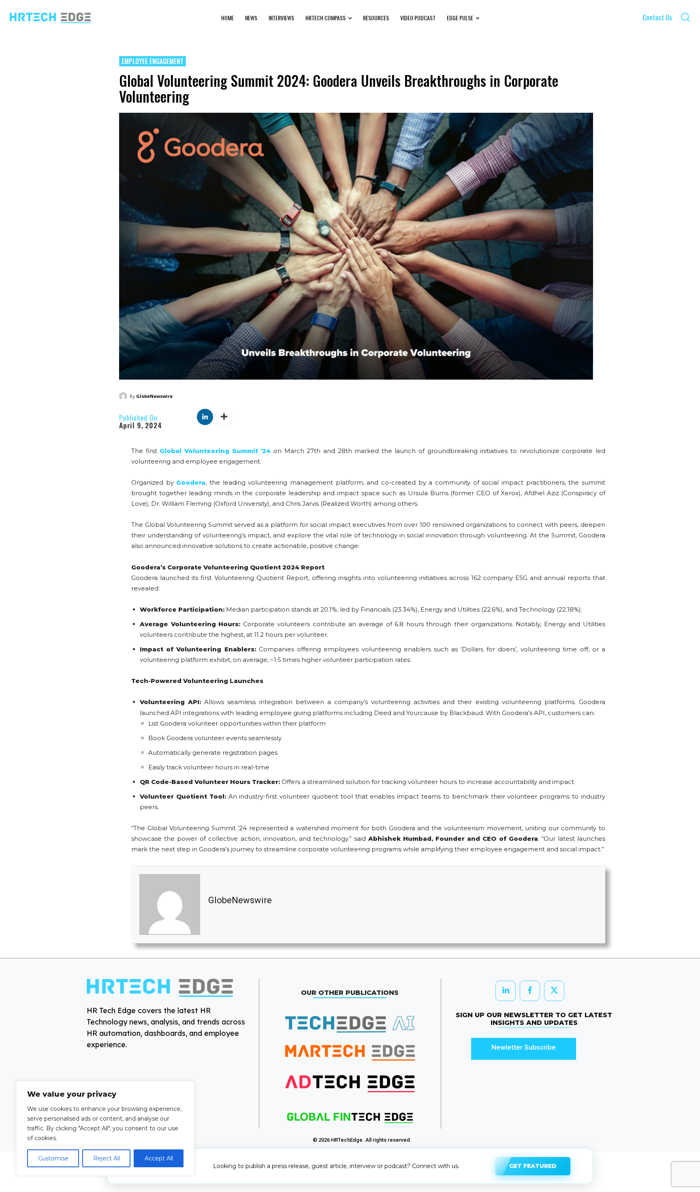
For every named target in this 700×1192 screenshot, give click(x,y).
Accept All (159, 1158)
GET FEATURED (533, 1164)
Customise (53, 1158)
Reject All (106, 1158)
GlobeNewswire (154, 396)
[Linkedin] (205, 417)
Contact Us (657, 17)
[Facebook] (530, 991)
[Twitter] (554, 991)
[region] (105, 1128)
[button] (685, 17)
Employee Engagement (153, 61)
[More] (224, 417)
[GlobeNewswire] (124, 396)
